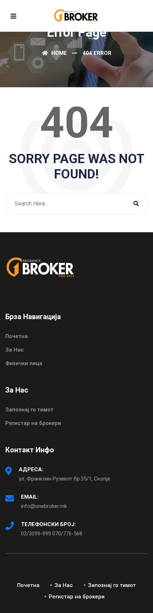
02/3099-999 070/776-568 (51, 533)
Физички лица (23, 363)
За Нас (14, 350)
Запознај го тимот (29, 409)
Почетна (16, 336)
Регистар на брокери (33, 423)
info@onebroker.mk (44, 506)
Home (58, 53)
